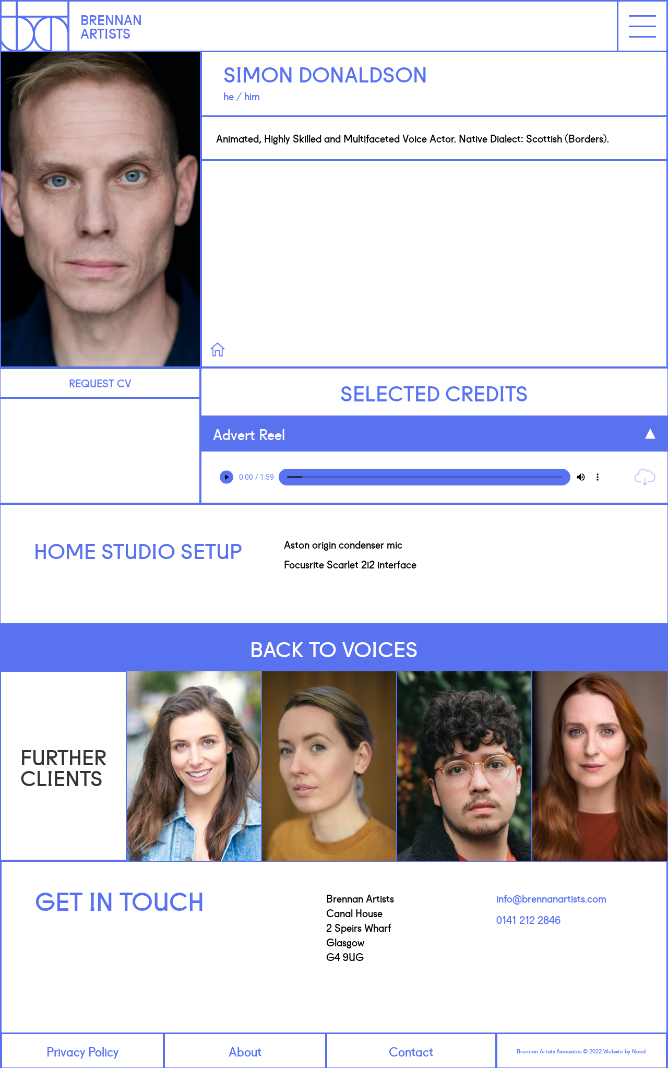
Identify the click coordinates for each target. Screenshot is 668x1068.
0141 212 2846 (528, 919)
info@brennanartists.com (551, 898)
